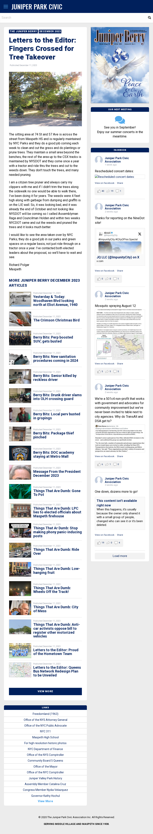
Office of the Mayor (45, 766)
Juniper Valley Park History (45, 778)
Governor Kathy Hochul (45, 795)
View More (45, 691)
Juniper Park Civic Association (117, 160)
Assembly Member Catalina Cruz (45, 784)
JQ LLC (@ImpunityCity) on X (118, 257)
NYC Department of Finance (45, 749)
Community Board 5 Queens (45, 760)
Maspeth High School (45, 737)
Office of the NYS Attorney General (45, 719)
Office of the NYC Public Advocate (45, 725)
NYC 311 (45, 731)
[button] (6, 7)
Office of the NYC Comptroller (45, 772)
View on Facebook (104, 183)
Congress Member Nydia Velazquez (45, 789)
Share (120, 183)
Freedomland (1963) (45, 713)
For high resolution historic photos (45, 743)
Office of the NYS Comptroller (45, 754)
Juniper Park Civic (37, 6)
